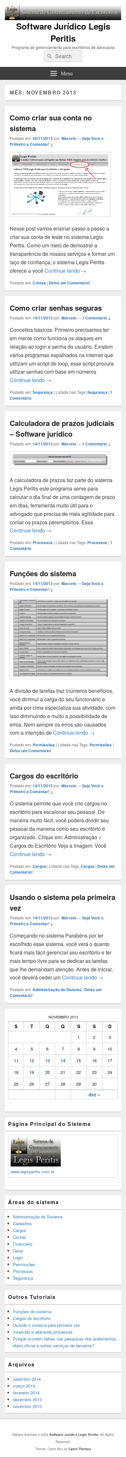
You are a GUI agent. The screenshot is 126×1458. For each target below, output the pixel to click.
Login (18, 1257)
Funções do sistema (43, 573)
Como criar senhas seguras (56, 308)
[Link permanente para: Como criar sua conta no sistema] (60, 220)
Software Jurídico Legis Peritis (63, 32)
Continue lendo (65, 270)
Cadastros (22, 1223)
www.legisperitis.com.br (33, 1171)
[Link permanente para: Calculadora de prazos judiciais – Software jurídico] (60, 471)
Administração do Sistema (57, 989)
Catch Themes (79, 1449)
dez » (94, 1094)
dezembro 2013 (27, 1399)
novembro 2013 (27, 1406)
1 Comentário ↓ (96, 318)
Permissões (44, 745)
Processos (43, 542)
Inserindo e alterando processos (43, 1332)
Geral (18, 1251)
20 (47, 1072)
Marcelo (68, 138)
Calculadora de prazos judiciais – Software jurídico (62, 428)
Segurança (43, 392)
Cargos (39, 866)
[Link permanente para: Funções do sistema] (60, 682)
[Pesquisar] (49, 56)
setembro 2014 (27, 1379)
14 (63, 1060)
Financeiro (22, 1244)
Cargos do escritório (44, 775)
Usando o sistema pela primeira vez (46, 1325)
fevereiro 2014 (26, 1392)
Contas (39, 283)
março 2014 (24, 1386)
